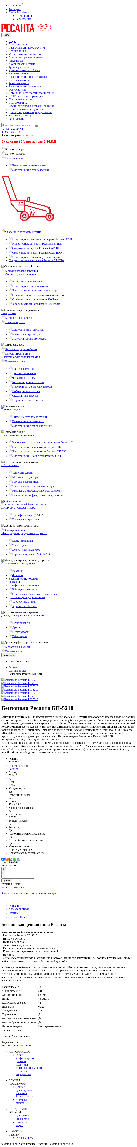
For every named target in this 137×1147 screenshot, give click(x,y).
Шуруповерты (21, 622)
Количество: (8, 865)
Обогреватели (17, 89)
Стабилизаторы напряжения (26, 57)
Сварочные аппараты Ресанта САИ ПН (36, 248)
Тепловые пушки (19, 83)
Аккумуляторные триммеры (29, 338)
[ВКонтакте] (3, 859)
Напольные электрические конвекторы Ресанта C (42, 442)
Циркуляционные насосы (27, 400)
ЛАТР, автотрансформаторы (26, 96)
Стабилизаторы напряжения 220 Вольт (36, 299)
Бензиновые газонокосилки (29, 165)
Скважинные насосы (25, 395)
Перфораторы (20, 631)
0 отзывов (14, 761)
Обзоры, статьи (25, 1137)
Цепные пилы (17, 50)
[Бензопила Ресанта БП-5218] (19, 679)
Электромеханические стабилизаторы (35, 290)
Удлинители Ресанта (24, 606)
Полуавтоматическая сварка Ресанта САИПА (36, 260)
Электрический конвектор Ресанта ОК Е (37, 455)
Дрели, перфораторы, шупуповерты (30, 112)
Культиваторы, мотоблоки (24, 70)
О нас (19, 1054)
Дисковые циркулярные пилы (27, 597)
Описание (15, 905)
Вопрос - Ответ (19, 917)
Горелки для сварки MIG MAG (31, 554)
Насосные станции (23, 368)
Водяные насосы (19, 79)
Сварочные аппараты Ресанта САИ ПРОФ (38, 252)
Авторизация (24, 15)
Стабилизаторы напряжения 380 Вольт (36, 303)
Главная (13, 667)
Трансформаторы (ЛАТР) (27, 515)
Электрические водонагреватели (29, 76)
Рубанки (17, 570)
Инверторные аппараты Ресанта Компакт (37, 243)
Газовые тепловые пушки (28, 421)
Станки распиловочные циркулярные (35, 593)
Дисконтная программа (23, 1117)
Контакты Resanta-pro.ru (16, 1045)
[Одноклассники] (7, 859)
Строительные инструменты (26, 109)
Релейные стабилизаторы (27, 281)
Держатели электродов (26, 549)
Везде (12, 41)
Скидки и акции (21, 1123)
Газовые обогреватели (25, 481)
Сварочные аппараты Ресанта (27, 47)
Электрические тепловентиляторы (33, 486)
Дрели (16, 627)
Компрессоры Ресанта (22, 63)
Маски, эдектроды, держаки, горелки (31, 105)
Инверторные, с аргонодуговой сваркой (36, 257)
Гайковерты (19, 636)
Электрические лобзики (23, 578)
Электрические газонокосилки (31, 169)
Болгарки (14, 581)
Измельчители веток (21, 73)
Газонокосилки (18, 44)
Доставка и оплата (22, 1101)
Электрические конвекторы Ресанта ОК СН (39, 451)
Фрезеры (17, 575)
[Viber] (10, 859)
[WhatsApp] (14, 859)
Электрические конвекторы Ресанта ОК (36, 446)
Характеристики (19, 908)
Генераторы (16, 60)
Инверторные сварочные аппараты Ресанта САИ (42, 239)
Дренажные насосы (24, 373)
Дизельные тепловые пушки (29, 416)
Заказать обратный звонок (17, 135)
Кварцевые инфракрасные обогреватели (37, 490)
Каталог (15, 153)
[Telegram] (18, 859)
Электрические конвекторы (25, 86)
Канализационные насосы (28, 382)
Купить (6, 880)
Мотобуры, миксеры (21, 115)
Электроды (19, 545)
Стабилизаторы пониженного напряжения (38, 294)
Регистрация (23, 18)
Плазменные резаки (21, 99)
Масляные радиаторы (25, 477)
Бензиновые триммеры (26, 334)
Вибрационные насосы (26, 391)
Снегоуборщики (18, 102)
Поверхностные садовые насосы (32, 386)
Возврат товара (25, 1096)
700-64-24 (11, 131)
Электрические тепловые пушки (32, 425)
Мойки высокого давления (25, 54)
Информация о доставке (25, 1060)
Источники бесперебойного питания (31, 92)
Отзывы (14, 912)
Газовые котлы (18, 118)
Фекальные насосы (23, 377)
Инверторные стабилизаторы (30, 286)
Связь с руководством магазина (24, 1090)
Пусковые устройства (25, 519)
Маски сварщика (22, 540)
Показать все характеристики (26, 852)
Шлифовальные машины (24, 585)
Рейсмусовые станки (25, 589)
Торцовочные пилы (24, 601)
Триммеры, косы (19, 67)
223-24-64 (12, 128)
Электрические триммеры (28, 329)
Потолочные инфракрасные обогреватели (37, 495)
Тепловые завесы (22, 472)
